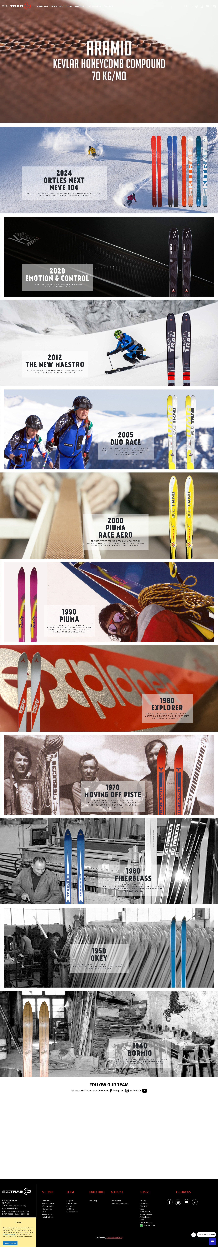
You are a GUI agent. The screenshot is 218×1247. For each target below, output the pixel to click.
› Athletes (70, 1208)
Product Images (146, 1214)
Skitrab (108, 6)
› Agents (69, 1200)
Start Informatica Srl (114, 1237)
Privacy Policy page (9, 1234)
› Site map (93, 1200)
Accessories (94, 6)
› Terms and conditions (119, 1203)
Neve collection (75, 6)
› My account (116, 1200)
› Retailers (70, 1206)
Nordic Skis (57, 6)
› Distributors (71, 1203)
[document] (18, 1233)
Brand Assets (145, 1211)
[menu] (74, 6)
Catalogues (144, 1203)
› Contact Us (47, 1208)
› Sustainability (47, 1206)
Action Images (145, 1217)
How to (143, 1200)
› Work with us (47, 1217)
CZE (207, 6)
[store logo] (16, 6)
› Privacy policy (47, 1214)
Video (142, 1208)
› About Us (46, 1200)
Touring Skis (41, 6)
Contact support (146, 1222)
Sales (142, 1219)
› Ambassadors (72, 1211)
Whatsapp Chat (149, 1225)
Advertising (144, 1206)
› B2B (44, 1211)
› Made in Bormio (48, 1203)
